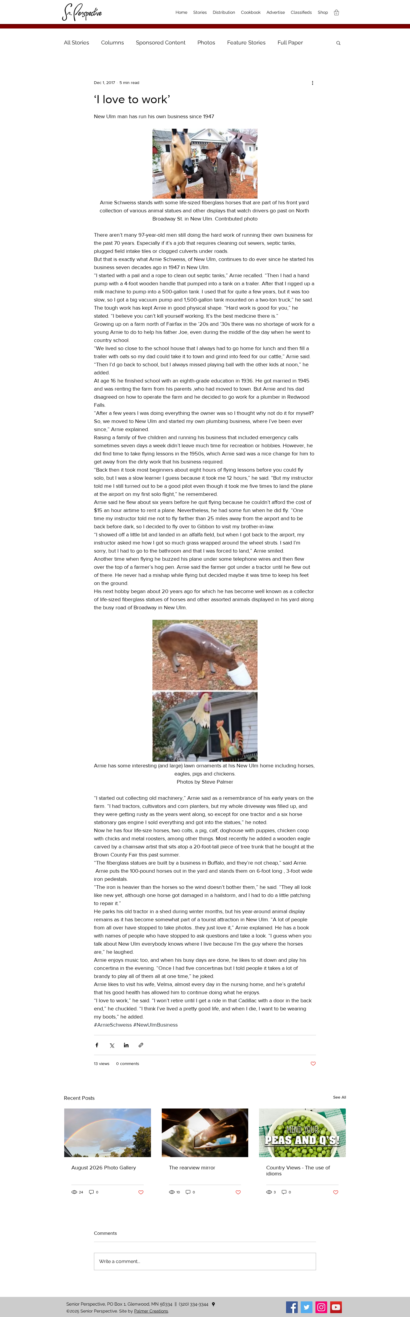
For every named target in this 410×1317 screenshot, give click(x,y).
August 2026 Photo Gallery (103, 1168)
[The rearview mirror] (205, 1132)
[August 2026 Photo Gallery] (107, 1132)
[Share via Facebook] (97, 1045)
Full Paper (290, 42)
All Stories (76, 42)
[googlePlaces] (213, 1304)
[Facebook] (292, 1307)
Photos (206, 42)
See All (339, 1097)
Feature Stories (246, 42)
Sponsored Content (160, 42)
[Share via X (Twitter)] (111, 1045)
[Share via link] (141, 1045)
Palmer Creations (151, 1311)
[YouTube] (336, 1307)
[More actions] (312, 82)
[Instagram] (321, 1307)
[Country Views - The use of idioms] (302, 1132)
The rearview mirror (192, 1168)
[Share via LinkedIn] (126, 1045)
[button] (338, 42)
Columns (112, 42)
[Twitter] (306, 1307)
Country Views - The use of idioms (298, 1171)
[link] (336, 12)
